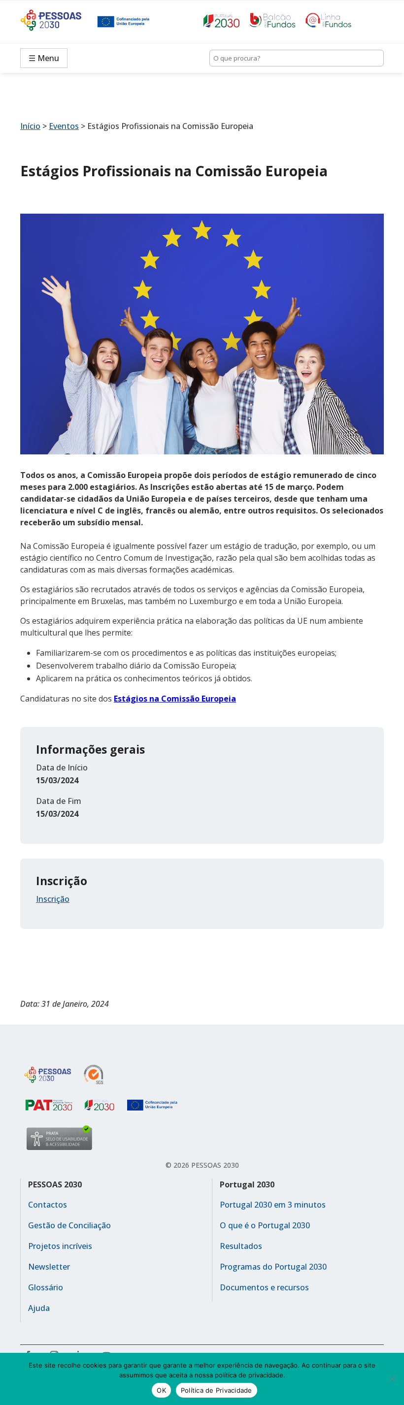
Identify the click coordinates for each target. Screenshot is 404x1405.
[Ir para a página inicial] (58, 21)
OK (161, 1390)
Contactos (47, 1204)
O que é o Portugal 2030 (265, 1225)
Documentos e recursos (264, 1287)
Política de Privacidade (216, 1390)
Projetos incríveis (60, 1246)
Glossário (45, 1287)
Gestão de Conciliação (69, 1225)
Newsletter (49, 1266)
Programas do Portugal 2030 (273, 1266)
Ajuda (39, 1308)
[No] (392, 1379)
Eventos (64, 126)
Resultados (241, 1246)
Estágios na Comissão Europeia (175, 698)
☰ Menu (44, 58)
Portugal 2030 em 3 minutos (273, 1204)
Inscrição (52, 899)
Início (30, 126)
